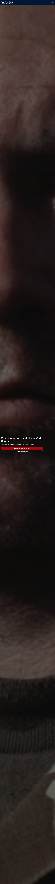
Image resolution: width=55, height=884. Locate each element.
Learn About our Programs (22, 448)
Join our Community (22, 451)
